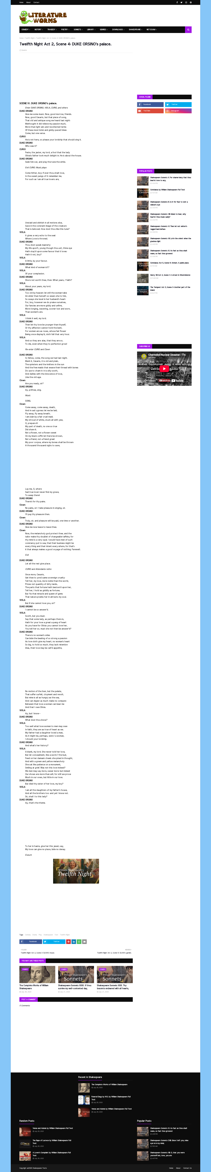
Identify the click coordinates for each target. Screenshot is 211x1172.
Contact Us (187, 1168)
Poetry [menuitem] (64, 30)
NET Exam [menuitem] (151, 30)
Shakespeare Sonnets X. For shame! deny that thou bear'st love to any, (170, 179)
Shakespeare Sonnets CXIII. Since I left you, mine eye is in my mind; (169, 1142)
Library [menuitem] (90, 30)
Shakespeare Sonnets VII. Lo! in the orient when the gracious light (170, 240)
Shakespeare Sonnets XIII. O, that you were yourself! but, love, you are (167, 1154)
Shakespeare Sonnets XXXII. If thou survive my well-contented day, (74, 987)
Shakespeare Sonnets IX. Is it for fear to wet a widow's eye (169, 203)
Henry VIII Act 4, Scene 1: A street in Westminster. (170, 275)
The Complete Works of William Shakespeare (33, 987)
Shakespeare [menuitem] (135, 30)
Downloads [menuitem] (117, 30)
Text (56, 935)
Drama (34, 935)
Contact (36, 2)
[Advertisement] (76, 76)
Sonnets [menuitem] (77, 30)
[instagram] (186, 2)
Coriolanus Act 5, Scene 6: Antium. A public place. (169, 263)
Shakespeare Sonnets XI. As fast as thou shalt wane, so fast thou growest (168, 252)
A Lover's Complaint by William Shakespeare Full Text (52, 1154)
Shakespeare (48, 935)
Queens (24, 50)
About (28, 2)
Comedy (28, 935)
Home (21, 2)
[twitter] (181, 2)
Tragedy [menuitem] (51, 30)
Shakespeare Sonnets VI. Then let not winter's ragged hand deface (168, 227)
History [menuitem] (38, 30)
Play (40, 935)
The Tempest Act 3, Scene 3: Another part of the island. (170, 288)
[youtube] (150, 110)
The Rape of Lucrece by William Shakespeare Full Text (52, 1142)
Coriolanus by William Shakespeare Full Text (167, 190)
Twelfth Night (30, 38)
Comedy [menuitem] (25, 30)
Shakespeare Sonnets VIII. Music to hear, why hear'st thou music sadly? (168, 215)
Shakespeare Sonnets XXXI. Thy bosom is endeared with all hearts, (113, 987)
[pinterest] (190, 2)
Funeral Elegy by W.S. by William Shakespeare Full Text (110, 1098)
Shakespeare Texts (39, 1168)
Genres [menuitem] (103, 30)
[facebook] (177, 2)
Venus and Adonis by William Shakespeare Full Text (53, 1128)
